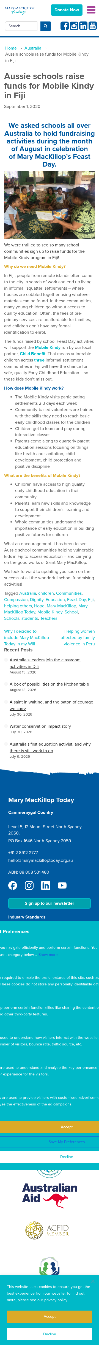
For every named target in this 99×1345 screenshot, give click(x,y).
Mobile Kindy (49, 612)
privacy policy (55, 1300)
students (29, 618)
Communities (69, 593)
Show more (48, 954)
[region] (49, 1310)
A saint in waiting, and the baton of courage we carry (51, 705)
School (71, 612)
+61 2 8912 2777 (23, 852)
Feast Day (76, 599)
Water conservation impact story (40, 726)
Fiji (91, 599)
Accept (50, 1316)
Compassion (16, 599)
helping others (18, 606)
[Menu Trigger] (91, 9)
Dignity (36, 599)
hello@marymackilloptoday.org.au (40, 860)
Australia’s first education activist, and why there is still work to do (50, 747)
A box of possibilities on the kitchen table (49, 684)
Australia (27, 593)
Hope (39, 606)
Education (55, 599)
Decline (49, 1334)
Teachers (48, 618)
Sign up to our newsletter (49, 903)
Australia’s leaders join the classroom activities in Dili (45, 663)
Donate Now (66, 10)
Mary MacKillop (61, 606)
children (46, 593)
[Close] (93, 1281)
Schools (11, 618)
